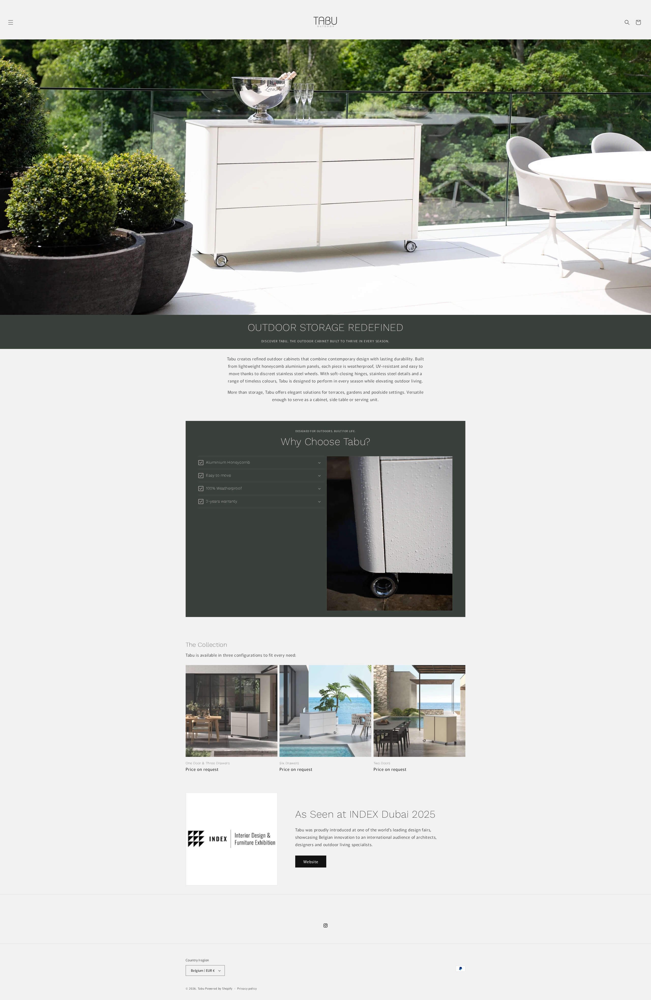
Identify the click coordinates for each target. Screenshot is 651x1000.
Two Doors (382, 763)
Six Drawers (289, 763)
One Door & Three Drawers (208, 763)
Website (310, 861)
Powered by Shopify (218, 988)
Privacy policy (247, 988)
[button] (10, 22)
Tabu (201, 988)
